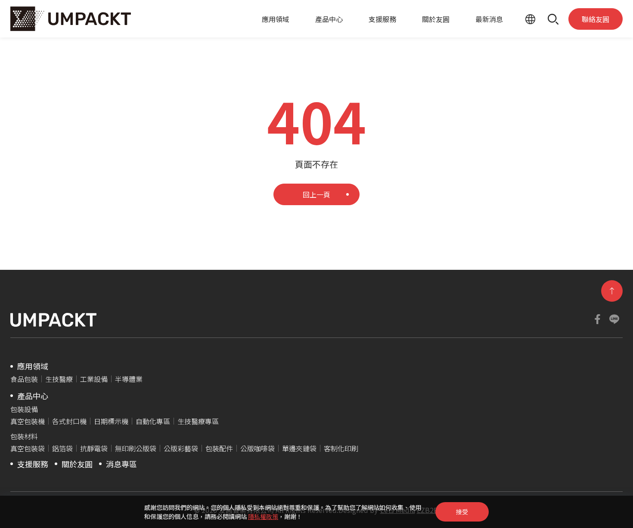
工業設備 (94, 378)
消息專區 (121, 463)
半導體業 (129, 378)
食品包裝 (24, 378)
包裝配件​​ (219, 448)
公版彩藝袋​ (181, 448)
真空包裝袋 (27, 448)
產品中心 (329, 19)
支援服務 (382, 19)
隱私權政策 (263, 516)
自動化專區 (153, 421)
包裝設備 (24, 409)
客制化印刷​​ (341, 448)
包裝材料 (24, 436)
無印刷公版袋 (135, 448)
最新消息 (489, 19)
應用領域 (275, 19)
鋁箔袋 (62, 448)
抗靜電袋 (94, 448)
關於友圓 (436, 19)
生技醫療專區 (198, 421)
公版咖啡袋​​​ (257, 448)
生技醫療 (59, 378)
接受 (462, 511)
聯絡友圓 (595, 19)
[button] (553, 18)
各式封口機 (69, 421)
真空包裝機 (27, 421)
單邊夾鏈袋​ (299, 448)
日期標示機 (111, 421)
